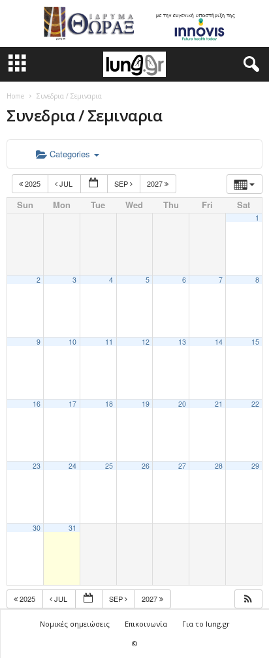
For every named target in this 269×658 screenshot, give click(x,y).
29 (255, 466)
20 (182, 404)
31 (72, 528)
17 (72, 404)
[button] (248, 64)
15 (255, 342)
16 (36, 404)
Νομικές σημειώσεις (75, 624)
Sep (122, 183)
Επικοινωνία (146, 624)
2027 (156, 183)
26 (146, 466)
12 (146, 342)
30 (36, 528)
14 (219, 342)
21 (219, 404)
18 (109, 404)
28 (219, 466)
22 (255, 404)
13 (182, 342)
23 (36, 466)
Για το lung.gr (206, 624)
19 (146, 404)
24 (72, 466)
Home (15, 96)
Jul (65, 183)
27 (182, 466)
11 (109, 342)
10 (72, 342)
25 (109, 466)
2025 (32, 183)
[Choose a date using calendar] (94, 183)
